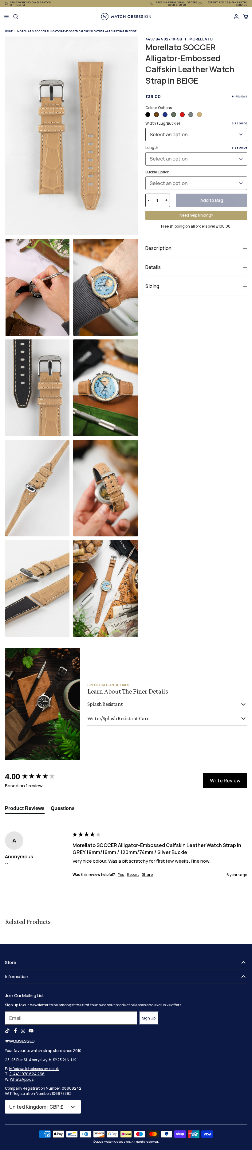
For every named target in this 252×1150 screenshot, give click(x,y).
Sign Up (149, 1018)
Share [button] (147, 874)
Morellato (201, 39)
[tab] (25, 809)
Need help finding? (196, 215)
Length (196, 147)
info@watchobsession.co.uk (34, 1068)
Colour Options (158, 107)
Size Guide (239, 123)
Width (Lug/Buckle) (196, 123)
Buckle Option (157, 172)
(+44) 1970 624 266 (27, 1073)
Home (9, 31)
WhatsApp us (21, 1079)
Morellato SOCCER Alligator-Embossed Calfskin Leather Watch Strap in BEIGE (76, 31)
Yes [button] (121, 874)
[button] (147, 114)
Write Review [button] (225, 780)
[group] (37, 776)
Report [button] (133, 874)
